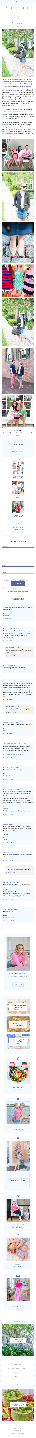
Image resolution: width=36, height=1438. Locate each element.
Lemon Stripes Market (18, 1180)
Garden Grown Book (18, 1369)
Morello (11, 106)
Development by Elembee (18, 1434)
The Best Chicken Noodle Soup (18, 1024)
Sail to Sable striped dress (23, 86)
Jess (15, 90)
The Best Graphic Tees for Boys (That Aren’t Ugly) (18, 1042)
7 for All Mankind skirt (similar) (22, 79)
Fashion (22, 26)
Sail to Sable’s (14, 94)
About (18, 1365)
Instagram (26, 433)
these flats (22, 99)
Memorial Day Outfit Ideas (18, 477)
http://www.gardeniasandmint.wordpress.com (17, 811)
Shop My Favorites (18, 1175)
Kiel (27, 109)
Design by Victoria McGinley (18, 1433)
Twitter (12, 433)
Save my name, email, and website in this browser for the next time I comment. (17, 580)
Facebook (6, 433)
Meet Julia (18, 985)
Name (4, 565)
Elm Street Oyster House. (9, 118)
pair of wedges (9, 101)
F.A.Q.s (18, 1381)
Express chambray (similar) (11, 82)
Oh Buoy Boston (8, 638)
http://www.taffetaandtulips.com (13, 754)
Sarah (21, 109)
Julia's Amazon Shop (18, 1186)
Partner (18, 1373)
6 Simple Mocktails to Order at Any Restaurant (18, 1007)
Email (4, 572)
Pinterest (19, 433)
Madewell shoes (26, 82)
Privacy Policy (18, 1431)
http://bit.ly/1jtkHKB (18, 896)
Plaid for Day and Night (18, 516)
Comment (6, 546)
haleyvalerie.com (8, 917)
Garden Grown (18, 1404)
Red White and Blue (18, 496)
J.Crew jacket (7, 79)
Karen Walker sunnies (13, 84)
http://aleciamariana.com (10, 776)
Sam (4, 730)
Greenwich (18, 23)
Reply (11, 618)
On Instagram (18, 1340)
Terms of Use (18, 1430)
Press (18, 1377)
